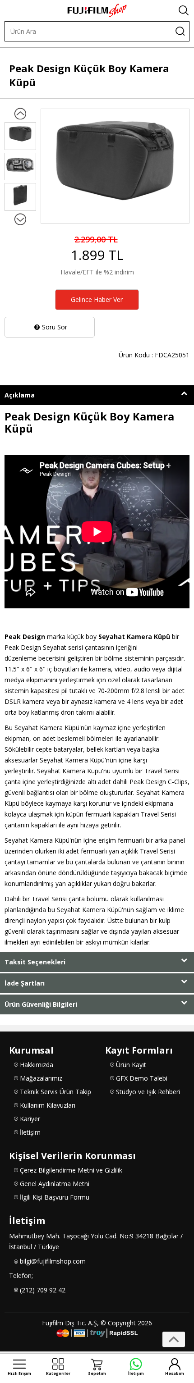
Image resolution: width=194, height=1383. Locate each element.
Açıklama (20, 395)
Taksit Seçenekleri (35, 962)
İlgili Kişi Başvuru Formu (54, 1197)
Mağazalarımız (41, 1078)
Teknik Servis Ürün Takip (55, 1091)
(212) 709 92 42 (42, 1290)
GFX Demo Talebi (141, 1078)
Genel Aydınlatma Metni (54, 1183)
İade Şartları (25, 983)
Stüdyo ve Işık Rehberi (148, 1091)
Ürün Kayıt (131, 1064)
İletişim (30, 1132)
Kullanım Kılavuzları (47, 1105)
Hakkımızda (36, 1064)
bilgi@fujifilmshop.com (53, 1261)
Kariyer (30, 1118)
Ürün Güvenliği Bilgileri (41, 1004)
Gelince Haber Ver (97, 299)
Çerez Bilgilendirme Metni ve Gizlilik (71, 1170)
